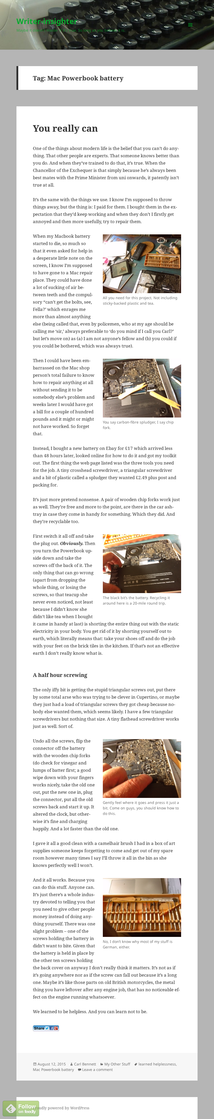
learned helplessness (157, 1064)
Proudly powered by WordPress (61, 1107)
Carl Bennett (85, 1064)
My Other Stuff (117, 1064)
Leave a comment (97, 1069)
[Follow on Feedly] (21, 1108)
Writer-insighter (46, 21)
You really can (65, 128)
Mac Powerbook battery (53, 1069)
